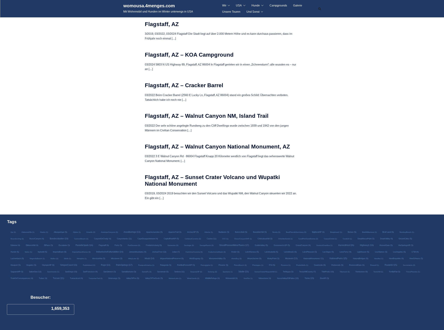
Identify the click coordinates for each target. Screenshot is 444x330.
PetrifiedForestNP (186, 265)
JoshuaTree (159, 252)
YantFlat (247, 278)
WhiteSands (193, 278)
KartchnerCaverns (193, 252)
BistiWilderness (369, 232)
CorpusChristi (330, 239)
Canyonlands (124, 238)
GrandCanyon (303, 245)
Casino (211, 238)
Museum (291, 258)
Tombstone (361, 271)
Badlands (223, 232)
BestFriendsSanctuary (296, 232)
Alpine (76, 232)
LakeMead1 (290, 252)
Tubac (43, 278)
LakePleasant (309, 252)
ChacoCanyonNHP (243, 239)
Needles (378, 258)
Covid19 (347, 239)
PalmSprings (124, 265)
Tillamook (344, 272)
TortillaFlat (394, 271)
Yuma (309, 278)
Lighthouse (363, 252)
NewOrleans (416, 258)
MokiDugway (196, 258)
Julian (176, 252)
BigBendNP (318, 232)
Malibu (54, 258)
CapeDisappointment (147, 238)
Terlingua (288, 271)
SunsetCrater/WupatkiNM (265, 272)
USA (239, 5)
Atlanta (208, 232)
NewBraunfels (396, 258)
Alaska (44, 232)
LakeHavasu (252, 252)
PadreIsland (89, 265)
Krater (235, 252)
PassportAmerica (146, 265)
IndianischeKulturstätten (109, 252)
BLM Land (388, 232)
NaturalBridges (360, 258)
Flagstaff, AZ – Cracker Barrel (184, 85)
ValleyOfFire (132, 278)
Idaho (28, 252)
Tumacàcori (76, 278)
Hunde (255, 5)
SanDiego (71, 271)
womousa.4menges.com (149, 5)
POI (272, 265)
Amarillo (90, 232)
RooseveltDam (356, 265)
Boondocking (17, 239)
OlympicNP (48, 265)
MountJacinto (254, 258)
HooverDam (385, 245)
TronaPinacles (413, 272)
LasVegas (328, 252)
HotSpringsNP (405, 245)
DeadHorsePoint (365, 238)
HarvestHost (346, 245)
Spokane (227, 272)
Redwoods (337, 265)
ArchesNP (193, 232)
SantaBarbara (128, 271)
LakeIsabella (271, 252)
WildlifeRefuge (212, 278)
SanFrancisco (90, 271)
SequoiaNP (196, 272)
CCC (225, 239)
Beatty (276, 232)
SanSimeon (109, 271)
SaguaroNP (16, 271)
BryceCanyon (36, 238)
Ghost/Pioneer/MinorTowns (234, 245)
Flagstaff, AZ (162, 24)
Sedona (179, 271)
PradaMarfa (302, 265)
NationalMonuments (313, 258)
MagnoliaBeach (37, 258)
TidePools (327, 271)
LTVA (415, 252)
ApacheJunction (154, 232)
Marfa (67, 258)
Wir (224, 5)
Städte (243, 271)
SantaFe (146, 272)
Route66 (391, 265)
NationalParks (338, 258)
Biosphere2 (336, 232)
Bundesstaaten (59, 238)
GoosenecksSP (282, 245)
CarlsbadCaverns (193, 239)
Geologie (189, 245)
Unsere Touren (231, 11)
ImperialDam (59, 252)
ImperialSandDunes (81, 252)
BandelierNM (260, 232)
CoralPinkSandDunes (308, 239)
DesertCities (405, 238)
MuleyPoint (273, 258)
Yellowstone (264, 278)
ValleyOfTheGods (154, 278)
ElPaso (48, 245)
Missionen (116, 258)
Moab (149, 258)
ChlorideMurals (285, 239)
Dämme (15, 245)
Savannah (162, 271)
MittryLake (133, 258)
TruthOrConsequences (21, 278)
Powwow (285, 265)
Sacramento (409, 265)
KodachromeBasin (216, 252)
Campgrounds (278, 5)
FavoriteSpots (84, 245)
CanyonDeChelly (102, 238)
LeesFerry (345, 252)
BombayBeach (406, 232)
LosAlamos (381, 252)
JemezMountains (137, 252)
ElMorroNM (32, 245)
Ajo (13, 232)
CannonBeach (81, 239)
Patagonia (165, 265)
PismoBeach (240, 265)
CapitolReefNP (171, 238)
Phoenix (223, 265)
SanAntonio (53, 272)
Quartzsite (320, 265)
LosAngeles (399, 252)
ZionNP (324, 278)
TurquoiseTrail (95, 278)
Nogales (31, 265)
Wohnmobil (231, 278)
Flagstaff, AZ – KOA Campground (189, 55)
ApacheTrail (174, 232)
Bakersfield (241, 232)
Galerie (297, 5)
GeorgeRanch (206, 245)
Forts (118, 245)
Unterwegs (114, 278)
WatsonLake (174, 278)
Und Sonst (252, 11)
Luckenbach (17, 258)
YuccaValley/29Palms (287, 278)
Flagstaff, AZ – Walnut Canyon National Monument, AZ (217, 146)
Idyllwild (42, 252)
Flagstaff (104, 245)
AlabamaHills (27, 232)
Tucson (58, 278)
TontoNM (378, 272)
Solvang (212, 272)
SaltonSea (35, 271)
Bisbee (352, 232)
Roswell (374, 265)
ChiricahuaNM (264, 238)
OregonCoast (68, 265)
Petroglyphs (206, 265)
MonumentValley (217, 258)
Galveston (172, 245)
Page (105, 265)
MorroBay (236, 258)
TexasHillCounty (307, 271)
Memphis (81, 258)
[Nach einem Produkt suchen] (319, 8)
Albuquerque (60, 232)
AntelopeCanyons (109, 232)
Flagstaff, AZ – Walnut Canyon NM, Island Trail (206, 116)
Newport (15, 265)
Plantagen (257, 265)
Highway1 (367, 245)
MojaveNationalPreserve (171, 258)
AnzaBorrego (131, 232)
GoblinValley (261, 245)
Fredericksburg (154, 245)
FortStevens (134, 245)
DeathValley (386, 238)
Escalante (64, 245)
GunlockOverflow (324, 245)
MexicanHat (98, 258)
